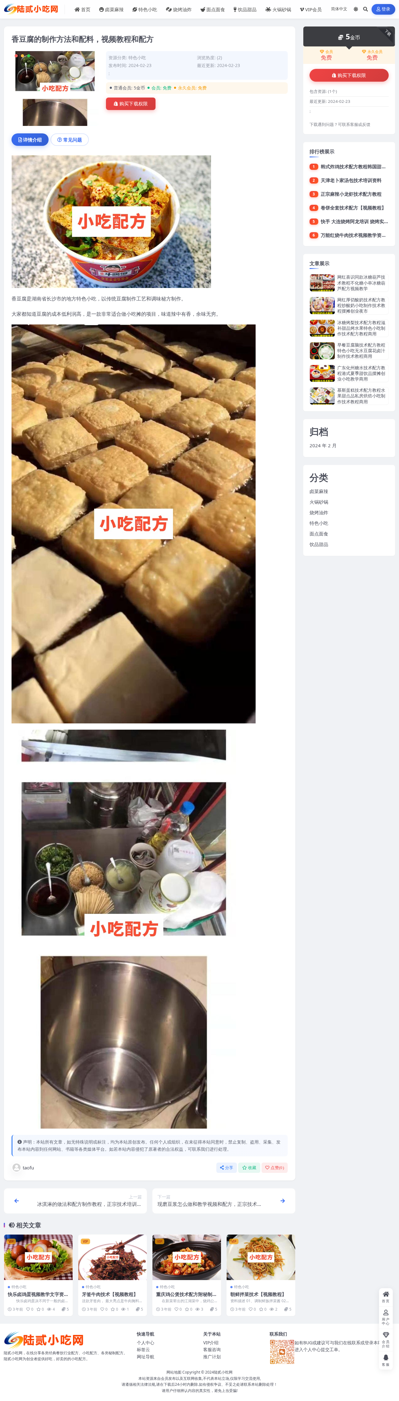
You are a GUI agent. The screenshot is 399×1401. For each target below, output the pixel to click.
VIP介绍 (211, 1343)
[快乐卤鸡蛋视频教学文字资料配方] (38, 1257)
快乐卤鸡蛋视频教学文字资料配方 (38, 1297)
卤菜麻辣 (114, 9)
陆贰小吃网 (223, 1372)
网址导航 (145, 1357)
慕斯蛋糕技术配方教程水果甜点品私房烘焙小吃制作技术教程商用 (361, 395)
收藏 (252, 1167)
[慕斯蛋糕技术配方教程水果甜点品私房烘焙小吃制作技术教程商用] (322, 396)
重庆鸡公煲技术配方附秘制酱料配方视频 (186, 1297)
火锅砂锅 (281, 9)
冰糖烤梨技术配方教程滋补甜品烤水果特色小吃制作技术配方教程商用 (361, 328)
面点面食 (215, 9)
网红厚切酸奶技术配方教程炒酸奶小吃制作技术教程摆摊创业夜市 (361, 305)
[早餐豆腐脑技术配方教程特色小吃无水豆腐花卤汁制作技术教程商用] (322, 350)
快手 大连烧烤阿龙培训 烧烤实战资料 (359, 221)
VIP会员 (313, 9)
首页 (85, 9)
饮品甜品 (247, 9)
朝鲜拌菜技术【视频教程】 (258, 1294)
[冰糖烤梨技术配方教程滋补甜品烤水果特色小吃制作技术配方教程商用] (322, 328)
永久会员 (375, 52)
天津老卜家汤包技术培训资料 (351, 180)
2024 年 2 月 (323, 445)
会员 (329, 52)
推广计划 (212, 1357)
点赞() (277, 1167)
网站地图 (173, 1372)
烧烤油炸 (182, 9)
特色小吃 (147, 9)
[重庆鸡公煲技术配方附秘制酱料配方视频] (186, 1257)
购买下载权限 (133, 103)
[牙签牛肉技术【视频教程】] (112, 1257)
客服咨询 (212, 1349)
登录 (386, 9)
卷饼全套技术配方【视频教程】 (353, 207)
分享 (229, 1167)
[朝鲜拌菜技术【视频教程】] (261, 1257)
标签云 (143, 1349)
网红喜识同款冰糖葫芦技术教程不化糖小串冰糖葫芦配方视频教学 (361, 282)
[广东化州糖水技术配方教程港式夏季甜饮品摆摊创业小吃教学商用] (322, 373)
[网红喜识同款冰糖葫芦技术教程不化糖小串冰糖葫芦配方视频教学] (322, 282)
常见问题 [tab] (72, 140)
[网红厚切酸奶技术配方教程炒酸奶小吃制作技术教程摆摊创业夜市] (322, 305)
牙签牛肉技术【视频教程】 (110, 1294)
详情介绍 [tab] (32, 140)
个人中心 (145, 1343)
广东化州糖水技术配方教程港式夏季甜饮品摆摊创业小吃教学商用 (361, 373)
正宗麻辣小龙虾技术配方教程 (351, 194)
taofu (28, 1167)
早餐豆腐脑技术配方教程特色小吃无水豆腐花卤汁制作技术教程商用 (361, 350)
